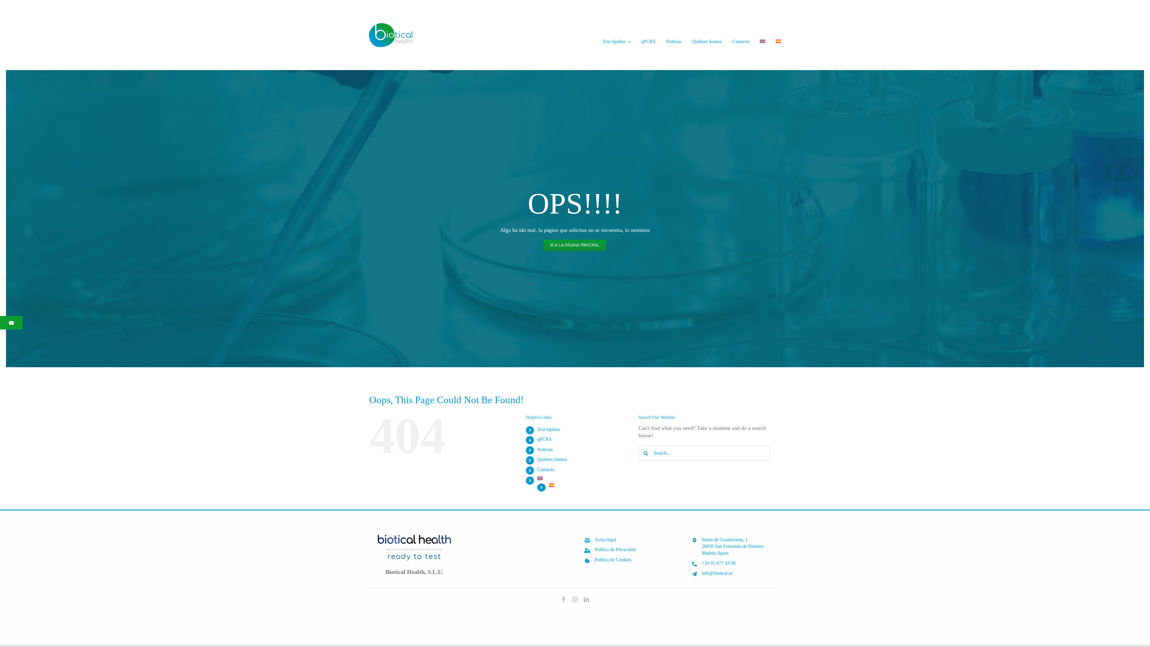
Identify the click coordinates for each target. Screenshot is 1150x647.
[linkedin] (586, 599)
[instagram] (575, 599)
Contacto (545, 469)
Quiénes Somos (552, 459)
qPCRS (544, 439)
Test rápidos (548, 429)
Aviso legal (605, 539)
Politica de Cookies (613, 559)
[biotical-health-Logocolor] (390, 26)
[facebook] (563, 599)
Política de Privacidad (615, 549)
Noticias (545, 449)
